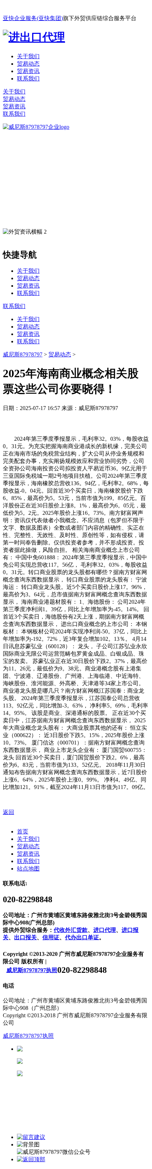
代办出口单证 (82, 937)
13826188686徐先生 (78, 1049)
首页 (22, 831)
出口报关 (25, 937)
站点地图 (28, 869)
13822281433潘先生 (78, 1061)
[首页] (36, 127)
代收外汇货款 (71, 930)
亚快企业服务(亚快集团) (33, 18)
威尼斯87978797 (22, 354)
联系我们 (28, 79)
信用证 (50, 937)
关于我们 (28, 56)
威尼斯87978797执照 (31, 970)
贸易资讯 (28, 71)
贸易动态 (28, 64)
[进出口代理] (34, 37)
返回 (8, 812)
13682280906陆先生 (78, 1074)
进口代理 (104, 930)
